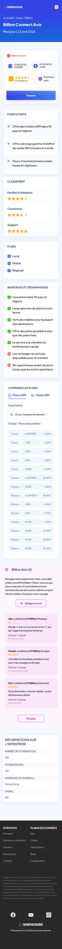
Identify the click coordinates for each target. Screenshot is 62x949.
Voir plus (31, 718)
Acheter (31, 95)
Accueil (8, 18)
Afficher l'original (17, 635)
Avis (19, 18)
